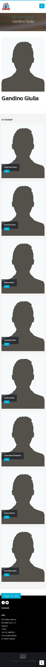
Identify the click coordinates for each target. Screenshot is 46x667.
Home (15, 17)
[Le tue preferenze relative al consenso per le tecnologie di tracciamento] (41, 662)
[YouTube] (7, 602)
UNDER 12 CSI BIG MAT (26, 17)
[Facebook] (3, 602)
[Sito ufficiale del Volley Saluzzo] (6, 6)
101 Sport (33, 661)
